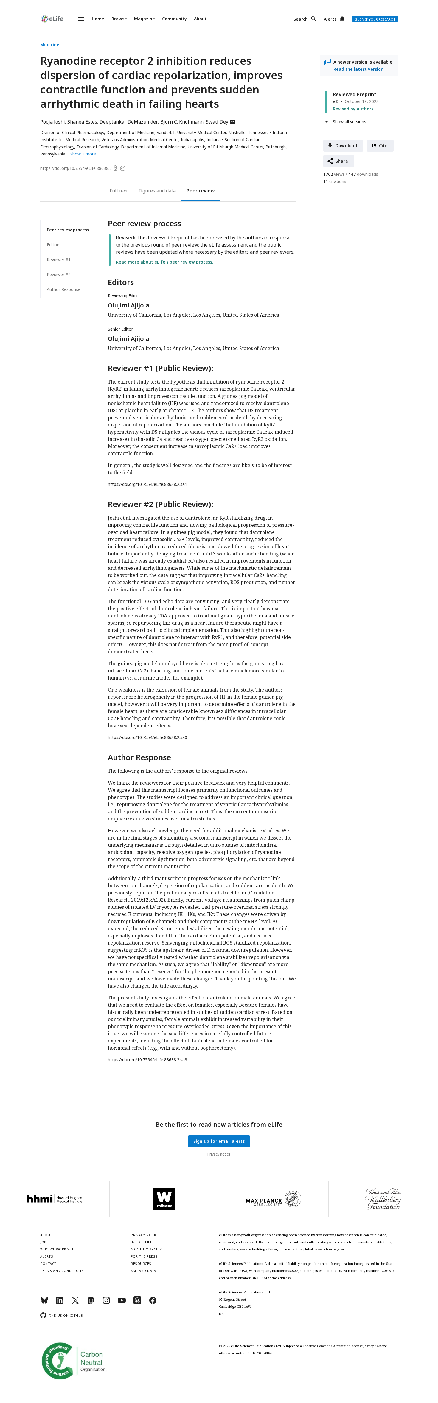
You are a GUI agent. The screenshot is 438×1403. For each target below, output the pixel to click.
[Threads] (137, 1302)
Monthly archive (147, 1249)
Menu (77, 18)
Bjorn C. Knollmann (182, 121)
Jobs (44, 1242)
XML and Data (143, 1270)
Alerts (330, 19)
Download (346, 145)
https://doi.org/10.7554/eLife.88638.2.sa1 (147, 484)
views (334, 174)
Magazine (144, 18)
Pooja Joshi (52, 121)
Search (300, 19)
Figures (147, 190)
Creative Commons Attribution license (333, 1346)
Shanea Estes (82, 121)
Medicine (49, 44)
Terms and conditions (61, 1270)
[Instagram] (106, 1302)
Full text (119, 190)
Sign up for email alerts (219, 1141)
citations (334, 181)
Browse (119, 18)
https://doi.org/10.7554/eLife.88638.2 (76, 168)
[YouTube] (122, 1302)
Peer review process (68, 229)
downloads (363, 174)
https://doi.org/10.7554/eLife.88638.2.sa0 (147, 737)
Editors (53, 244)
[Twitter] (75, 1302)
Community (174, 18)
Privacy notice (219, 1154)
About (200, 18)
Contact (48, 1263)
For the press (144, 1256)
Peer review (201, 190)
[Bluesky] (44, 1302)
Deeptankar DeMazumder (129, 121)
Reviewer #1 (59, 259)
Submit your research (375, 19)
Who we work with (58, 1249)
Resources (141, 1263)
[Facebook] (153, 1302)
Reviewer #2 (59, 274)
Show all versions (349, 121)
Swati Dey (221, 121)
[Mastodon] (91, 1302)
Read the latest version (358, 69)
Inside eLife (141, 1242)
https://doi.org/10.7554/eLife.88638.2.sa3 (147, 1059)
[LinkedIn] (60, 1302)
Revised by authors (353, 109)
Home (98, 18)
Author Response (63, 289)
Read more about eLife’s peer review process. (164, 262)
